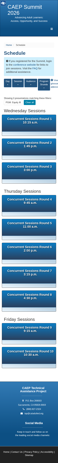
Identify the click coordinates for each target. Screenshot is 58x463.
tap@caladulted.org (34, 413)
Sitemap (29, 455)
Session (18, 81)
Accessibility (47, 452)
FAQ (35, 68)
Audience (30, 81)
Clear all (29, 102)
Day (8, 81)
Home (9, 45)
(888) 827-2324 (33, 409)
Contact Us (17, 452)
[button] (22, 442)
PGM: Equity (13, 102)
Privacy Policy (31, 452)
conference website (24, 64)
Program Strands (44, 83)
